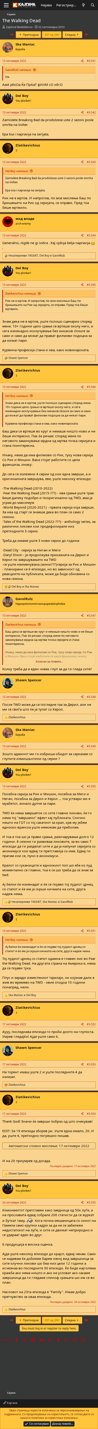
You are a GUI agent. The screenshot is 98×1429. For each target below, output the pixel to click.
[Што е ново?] (83, 5)
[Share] (82, 61)
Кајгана (11, 1403)
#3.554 (91, 1114)
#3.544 (91, 235)
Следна (70, 35)
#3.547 (91, 615)
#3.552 (91, 1024)
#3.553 (91, 1064)
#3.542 (91, 112)
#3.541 (91, 61)
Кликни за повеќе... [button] (49, 661)
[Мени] (6, 5)
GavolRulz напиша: (18, 70)
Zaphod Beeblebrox (19, 27)
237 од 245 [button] (51, 35)
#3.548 (91, 697)
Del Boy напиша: (16, 171)
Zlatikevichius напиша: (20, 293)
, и (36, 255)
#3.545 (91, 285)
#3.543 (91, 162)
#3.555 (91, 1202)
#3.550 (91, 786)
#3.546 (91, 387)
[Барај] (92, 5)
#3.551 (91, 931)
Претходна (30, 35)
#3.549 (91, 746)
